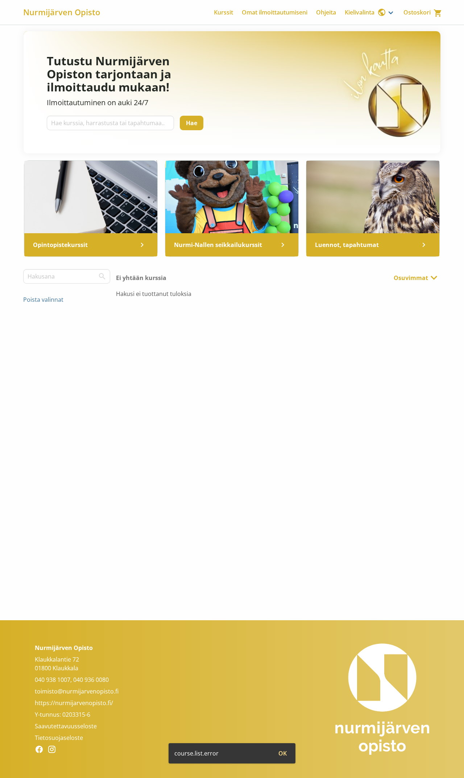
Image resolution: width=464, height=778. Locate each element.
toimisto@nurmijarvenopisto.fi (77, 691)
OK (282, 753)
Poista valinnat (43, 300)
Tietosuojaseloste (59, 738)
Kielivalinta (359, 12)
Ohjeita (326, 12)
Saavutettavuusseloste (66, 726)
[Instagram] (53, 750)
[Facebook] (41, 750)
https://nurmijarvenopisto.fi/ (74, 703)
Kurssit (223, 12)
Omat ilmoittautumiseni (274, 12)
